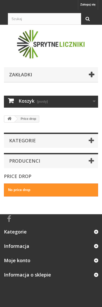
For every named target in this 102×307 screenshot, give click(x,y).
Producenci (24, 161)
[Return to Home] (9, 119)
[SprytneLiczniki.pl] (51, 45)
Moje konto (17, 260)
